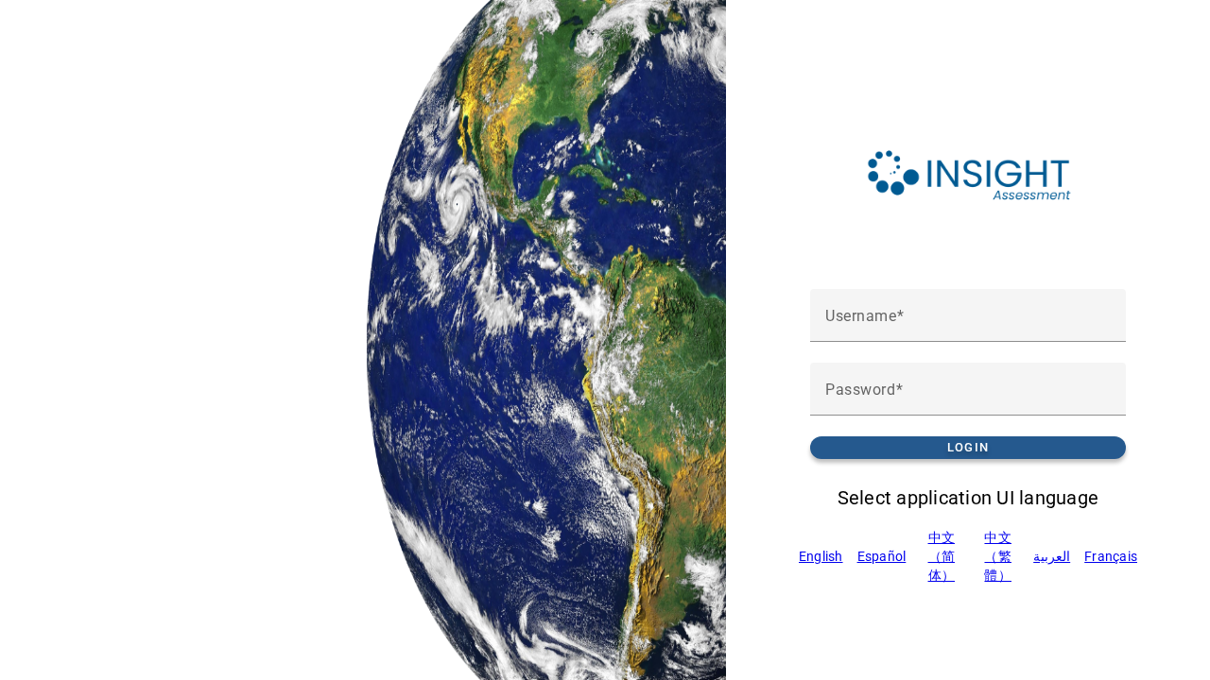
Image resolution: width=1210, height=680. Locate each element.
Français (1110, 556)
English (821, 556)
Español (882, 556)
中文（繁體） (997, 556)
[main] (968, 340)
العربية (1051, 556)
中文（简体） (942, 556)
